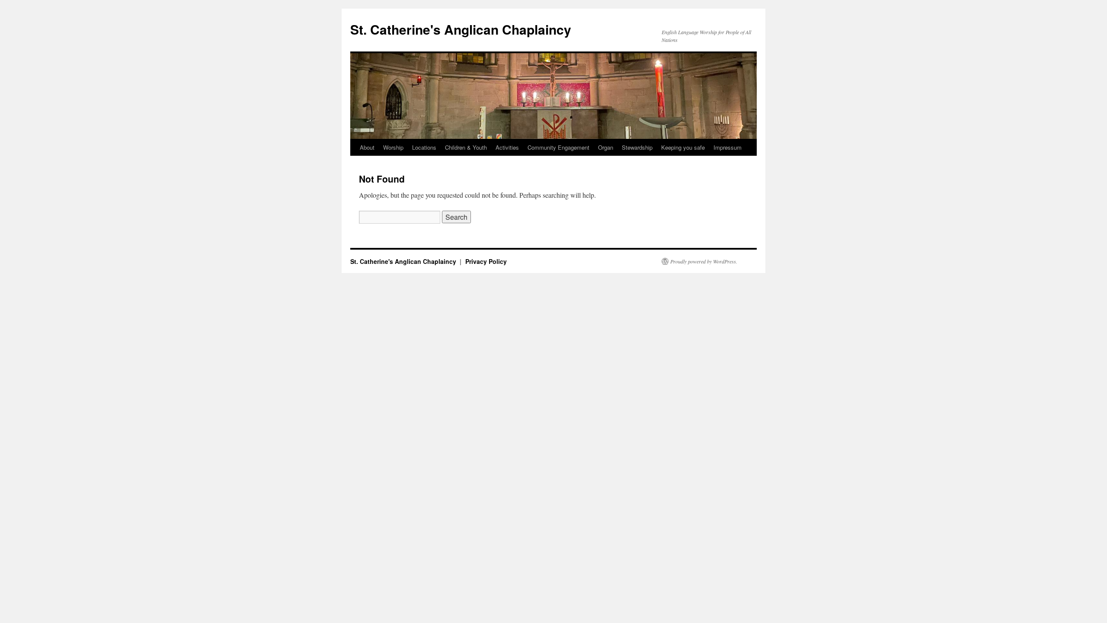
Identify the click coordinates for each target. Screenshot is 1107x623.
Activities (507, 147)
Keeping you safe (683, 147)
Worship (393, 147)
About (367, 147)
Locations (424, 147)
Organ (605, 147)
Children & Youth (466, 147)
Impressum (727, 147)
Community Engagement (558, 147)
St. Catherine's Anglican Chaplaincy (460, 29)
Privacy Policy (486, 261)
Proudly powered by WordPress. (703, 261)
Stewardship (637, 147)
